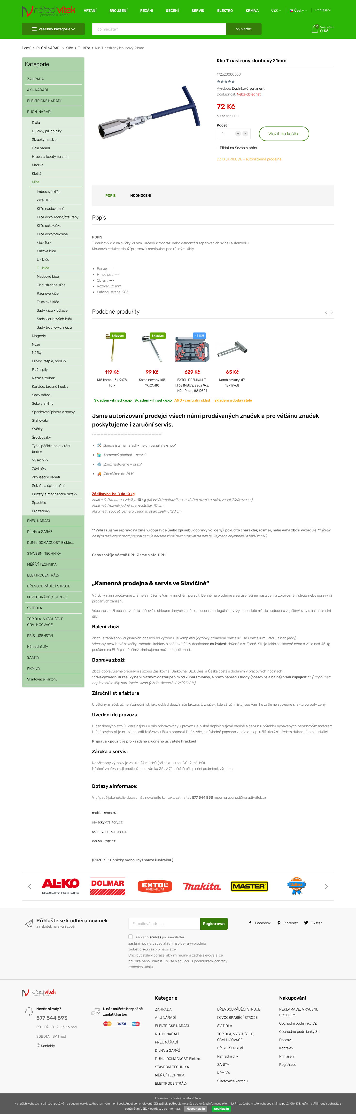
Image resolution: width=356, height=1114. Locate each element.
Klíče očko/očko (49, 225)
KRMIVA (252, 10)
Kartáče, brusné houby (50, 386)
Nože (36, 344)
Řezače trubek (43, 378)
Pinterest (290, 923)
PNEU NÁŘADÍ (38, 521)
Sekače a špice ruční (48, 485)
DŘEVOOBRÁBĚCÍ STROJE (48, 586)
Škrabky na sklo (44, 139)
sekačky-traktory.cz (107, 822)
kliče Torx (44, 242)
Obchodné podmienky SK (299, 1031)
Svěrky (37, 429)
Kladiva (37, 165)
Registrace (287, 1064)
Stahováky (40, 420)
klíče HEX (44, 200)
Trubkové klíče (48, 302)
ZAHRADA (35, 79)
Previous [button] (29, 886)
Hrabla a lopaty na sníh (50, 156)
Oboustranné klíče (51, 285)
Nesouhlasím (196, 1108)
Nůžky (37, 352)
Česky (299, 10)
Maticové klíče (48, 276)
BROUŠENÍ (118, 10)
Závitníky (39, 468)
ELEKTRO (225, 10)
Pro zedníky (41, 511)
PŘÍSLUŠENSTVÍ (40, 635)
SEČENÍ (172, 10)
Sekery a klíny (43, 403)
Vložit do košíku (284, 133)
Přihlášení (323, 10)
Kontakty (47, 1046)
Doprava (286, 1040)
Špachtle (39, 502)
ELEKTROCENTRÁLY (43, 575)
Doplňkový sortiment (248, 88)
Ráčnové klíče (48, 293)
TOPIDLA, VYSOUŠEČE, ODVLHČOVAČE (45, 622)
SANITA (33, 657)
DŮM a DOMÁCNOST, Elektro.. (50, 542)
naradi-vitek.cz (104, 841)
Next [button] (326, 886)
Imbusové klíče (48, 192)
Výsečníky (40, 460)
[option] (60, 886)
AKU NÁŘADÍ (37, 90)
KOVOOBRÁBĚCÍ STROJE (47, 597)
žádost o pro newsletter (160, 937)
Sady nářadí (41, 395)
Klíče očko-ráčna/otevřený (57, 217)
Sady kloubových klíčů (54, 319)
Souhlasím (221, 1108)
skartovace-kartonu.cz (109, 832)
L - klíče (43, 259)
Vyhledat (244, 29)
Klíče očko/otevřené (52, 234)
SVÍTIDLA (34, 608)
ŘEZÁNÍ (146, 10)
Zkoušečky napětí (46, 477)
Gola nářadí (41, 148)
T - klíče (84, 48)
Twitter (316, 923)
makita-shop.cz (104, 813)
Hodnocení (140, 195)
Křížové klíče (46, 251)
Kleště (36, 173)
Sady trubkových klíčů (54, 327)
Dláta (36, 122)
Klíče (69, 48)
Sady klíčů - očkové (52, 310)
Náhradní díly (37, 646)
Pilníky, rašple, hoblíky (49, 361)
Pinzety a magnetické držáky (54, 494)
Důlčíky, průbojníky (47, 131)
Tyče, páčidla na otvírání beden (51, 449)
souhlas (155, 937)
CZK (275, 10)
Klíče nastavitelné (50, 208)
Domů (26, 48)
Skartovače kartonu (42, 679)
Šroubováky (41, 437)
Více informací (171, 1108)
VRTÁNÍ (90, 10)
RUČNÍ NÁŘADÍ (48, 48)
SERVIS (198, 10)
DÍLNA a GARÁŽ (40, 531)
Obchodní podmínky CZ (298, 1023)
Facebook (262, 923)
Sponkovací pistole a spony (53, 412)
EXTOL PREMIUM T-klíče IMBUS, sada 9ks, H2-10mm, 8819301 (192, 385)
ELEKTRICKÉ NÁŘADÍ (44, 101)
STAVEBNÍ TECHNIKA (44, 553)
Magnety (39, 336)
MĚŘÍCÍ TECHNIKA (42, 564)
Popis (110, 195)
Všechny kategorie (54, 29)
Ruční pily (40, 369)
